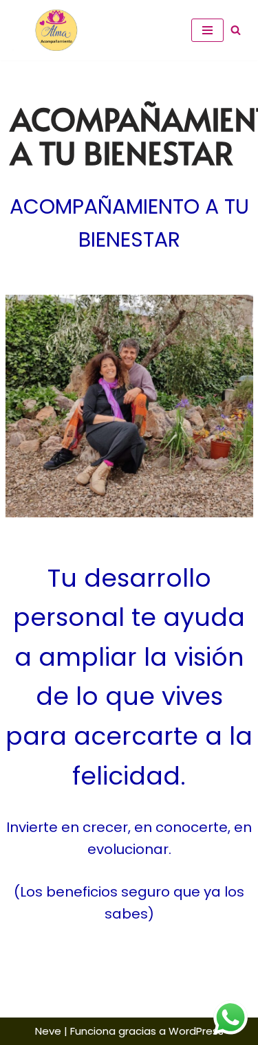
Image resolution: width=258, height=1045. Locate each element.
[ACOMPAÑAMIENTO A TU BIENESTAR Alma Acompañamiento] (51, 30)
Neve (48, 1031)
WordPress (196, 1031)
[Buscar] (235, 30)
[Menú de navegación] (207, 30)
